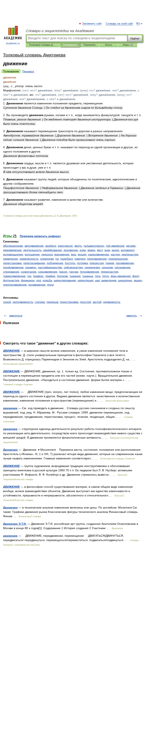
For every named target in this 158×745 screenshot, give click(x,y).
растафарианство (50, 267)
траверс (38, 276)
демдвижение (12, 250)
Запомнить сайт (92, 23)
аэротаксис (65, 245)
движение (10, 408)
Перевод (28, 71)
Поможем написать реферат (40, 236)
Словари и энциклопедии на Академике (60, 31)
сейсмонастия (73, 267)
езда (83, 250)
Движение (10, 449)
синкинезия (92, 267)
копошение (32, 254)
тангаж (73, 271)
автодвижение (34, 245)
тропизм (62, 276)
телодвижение (89, 271)
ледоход (47, 254)
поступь (70, 263)
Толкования (70, 44)
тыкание (75, 276)
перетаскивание (34, 263)
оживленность (29, 258)
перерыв (52, 302)
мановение (61, 254)
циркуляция (85, 280)
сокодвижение (47, 271)
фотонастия (11, 280)
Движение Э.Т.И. (15, 523)
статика (40, 302)
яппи (50, 284)
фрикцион (28, 280)
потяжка (82, 263)
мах (73, 254)
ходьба (47, 280)
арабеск (50, 245)
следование (11, 271)
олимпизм (47, 258)
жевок (91, 250)
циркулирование (65, 280)
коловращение (13, 254)
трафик (50, 276)
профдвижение (13, 267)
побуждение (55, 263)
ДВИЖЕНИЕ (11, 350)
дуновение (71, 250)
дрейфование (52, 250)
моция (82, 254)
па (57, 258)
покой (7, 302)
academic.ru (13, 43)
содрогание (28, 271)
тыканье (87, 276)
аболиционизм (13, 245)
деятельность (32, 250)
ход (38, 280)
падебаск (66, 258)
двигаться (15, 315)
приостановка (69, 302)
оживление (10, 258)
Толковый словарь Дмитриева (43, 44)
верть (78, 245)
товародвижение (14, 276)
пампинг (79, 258)
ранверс (30, 267)
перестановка (12, 263)
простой (85, 302)
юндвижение (36, 284)
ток (29, 276)
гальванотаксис (94, 245)
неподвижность (23, 302)
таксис (63, 271)
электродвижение (15, 284)
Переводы (90, 44)
